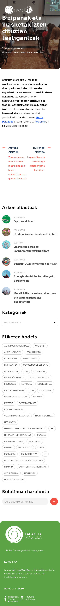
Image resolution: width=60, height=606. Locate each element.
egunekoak (10, 384)
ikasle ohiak (35, 441)
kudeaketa (9, 454)
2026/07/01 (19, 289)
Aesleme (40, 121)
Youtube (29, 596)
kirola (41, 447)
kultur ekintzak (29, 454)
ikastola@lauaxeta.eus (15, 577)
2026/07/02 (19, 272)
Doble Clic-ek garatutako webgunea (24, 550)
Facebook (13, 596)
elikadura (26, 384)
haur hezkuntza (44, 415)
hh (52, 428)
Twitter (11, 599)
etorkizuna (45, 390)
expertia (37, 52)
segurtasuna (11, 473)
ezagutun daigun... (14, 409)
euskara (37, 396)
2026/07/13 (19, 217)
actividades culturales (16, 345)
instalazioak (25, 447)
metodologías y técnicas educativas (23, 460)
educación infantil (14, 377)
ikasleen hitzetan (13, 441)
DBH (26, 371)
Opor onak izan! (24, 221)
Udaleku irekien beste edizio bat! (35, 234)
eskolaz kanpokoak (14, 390)
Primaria (8, 466)
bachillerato (12, 52)
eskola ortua (45, 384)
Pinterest (13, 601)
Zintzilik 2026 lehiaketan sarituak (35, 263)
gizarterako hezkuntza (16, 415)
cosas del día (11, 371)
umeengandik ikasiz (14, 479)
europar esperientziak (15, 396)
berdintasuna (30, 358)
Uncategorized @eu (15, 48)
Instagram (30, 599)
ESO (32, 390)
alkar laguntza (12, 352)
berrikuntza (10, 364)
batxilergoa (26, 52)
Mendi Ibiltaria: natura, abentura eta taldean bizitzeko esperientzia (35, 297)
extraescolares (27, 403)
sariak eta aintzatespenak (32, 466)
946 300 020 (22, 573)
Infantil (8, 447)
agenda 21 (40, 345)
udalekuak (29, 473)
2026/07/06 (19, 259)
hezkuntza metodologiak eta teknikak (24, 428)
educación (39, 371)
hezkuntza (10, 422)
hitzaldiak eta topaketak (17, 435)
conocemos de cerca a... (35, 364)
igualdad (41, 435)
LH (45, 454)
